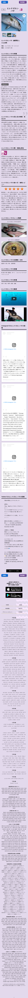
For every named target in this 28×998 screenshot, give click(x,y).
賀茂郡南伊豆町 (5, 806)
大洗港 (16, 820)
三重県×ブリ (11, 886)
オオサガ (10, 649)
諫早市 (20, 947)
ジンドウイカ (23, 700)
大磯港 (12, 973)
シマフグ (23, 696)
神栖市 (24, 805)
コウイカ (13, 684)
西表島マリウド (6, 489)
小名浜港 (15, 955)
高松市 (4, 944)
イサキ (22, 632)
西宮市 (11, 949)
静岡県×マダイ (21, 882)
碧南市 (7, 944)
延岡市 (6, 933)
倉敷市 (8, 949)
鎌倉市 (18, 803)
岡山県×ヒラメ (14, 895)
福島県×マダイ (5, 870)
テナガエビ (9, 717)
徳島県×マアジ (8, 900)
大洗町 (21, 938)
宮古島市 (14, 936)
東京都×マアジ (14, 875)
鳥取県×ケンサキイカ (20, 892)
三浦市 (14, 798)
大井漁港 (24, 820)
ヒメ (16, 740)
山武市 (10, 806)
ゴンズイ (16, 687)
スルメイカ (12, 703)
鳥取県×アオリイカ (14, 893)
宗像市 (8, 798)
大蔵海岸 (6, 962)
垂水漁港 (25, 970)
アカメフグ (10, 627)
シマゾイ (19, 696)
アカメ (6, 627)
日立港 (14, 965)
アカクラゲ (15, 623)
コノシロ (9, 686)
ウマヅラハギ (6, 644)
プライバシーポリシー (7, 612)
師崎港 (16, 967)
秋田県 (12, 918)
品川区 (6, 805)
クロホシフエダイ (13, 680)
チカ (23, 714)
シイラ (16, 694)
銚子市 (24, 806)
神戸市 (14, 932)
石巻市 (8, 932)
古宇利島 (23, 981)
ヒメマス (10, 742)
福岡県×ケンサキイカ (14, 906)
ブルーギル (15, 747)
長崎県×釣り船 (21, 847)
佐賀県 (24, 859)
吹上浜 (9, 976)
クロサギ (6, 678)
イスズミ (4, 636)
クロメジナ (5, 682)
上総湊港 (4, 815)
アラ (7, 632)
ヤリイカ (18, 772)
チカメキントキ (6, 716)
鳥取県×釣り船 (4, 844)
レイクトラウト (7, 778)
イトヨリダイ (18, 638)
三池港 (5, 959)
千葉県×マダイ (14, 873)
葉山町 (13, 944)
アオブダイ (6, 621)
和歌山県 (9, 791)
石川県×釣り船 (20, 851)
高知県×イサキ (15, 904)
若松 (25, 961)
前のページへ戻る (14, 570)
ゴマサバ (12, 687)
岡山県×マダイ (8, 895)
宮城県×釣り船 (17, 843)
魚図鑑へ (5, 2)
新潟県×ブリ (17, 878)
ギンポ (11, 673)
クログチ (24, 676)
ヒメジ (24, 740)
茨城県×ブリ (4, 872)
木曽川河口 (12, 964)
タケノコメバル (15, 712)
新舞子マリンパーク (19, 958)
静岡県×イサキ (5, 884)
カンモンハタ (20, 665)
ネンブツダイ (14, 728)
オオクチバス (5, 649)
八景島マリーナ (21, 964)
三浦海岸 (15, 959)
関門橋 (9, 967)
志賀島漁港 (13, 978)
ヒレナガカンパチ (18, 744)
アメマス (18, 630)
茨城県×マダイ (23, 870)
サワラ (10, 694)
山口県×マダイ (20, 897)
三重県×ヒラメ (23, 886)
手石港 (11, 815)
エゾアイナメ (11, 645)
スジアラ (10, 702)
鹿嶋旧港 (19, 812)
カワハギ (22, 663)
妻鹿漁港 (20, 976)
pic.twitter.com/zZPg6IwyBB (10, 559)
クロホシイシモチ (5, 680)
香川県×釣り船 (8, 851)
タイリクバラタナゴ (15, 710)
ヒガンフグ (23, 738)
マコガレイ (6, 758)
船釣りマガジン (14, 985)
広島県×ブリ (14, 897)
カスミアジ (8, 661)
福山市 (15, 935)
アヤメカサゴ (23, 630)
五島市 (4, 939)
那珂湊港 (8, 820)
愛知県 (18, 789)
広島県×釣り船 (11, 841)
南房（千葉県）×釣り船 (20, 833)
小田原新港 (8, 814)
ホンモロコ (16, 751)
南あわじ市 (21, 949)
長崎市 (17, 928)
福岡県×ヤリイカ (6, 906)
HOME (7, 604)
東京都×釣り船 (23, 838)
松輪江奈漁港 (9, 817)
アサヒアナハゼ (5, 628)
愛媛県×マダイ (21, 901)
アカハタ (14, 625)
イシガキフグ (12, 634)
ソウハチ (14, 705)
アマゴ (14, 630)
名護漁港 (13, 967)
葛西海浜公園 (14, 956)
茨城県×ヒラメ (10, 872)
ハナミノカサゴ (10, 734)
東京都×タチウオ (20, 875)
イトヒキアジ (6, 638)
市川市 (24, 944)
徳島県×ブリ (22, 898)
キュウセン (9, 671)
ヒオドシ (18, 738)
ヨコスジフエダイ (10, 773)
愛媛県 (15, 793)
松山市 (12, 935)
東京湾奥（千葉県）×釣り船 (7, 837)
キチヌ (4, 669)
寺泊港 (16, 817)
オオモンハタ (16, 651)
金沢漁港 (23, 812)
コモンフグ (18, 686)
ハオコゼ (4, 732)
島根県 (3, 793)
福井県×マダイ (7, 882)
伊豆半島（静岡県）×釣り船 (9, 833)
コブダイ (13, 686)
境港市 (14, 808)
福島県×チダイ (17, 870)
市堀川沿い (20, 818)
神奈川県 (18, 788)
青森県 (6, 918)
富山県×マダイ (18, 879)
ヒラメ (12, 744)
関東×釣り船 (4, 826)
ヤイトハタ (4, 772)
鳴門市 (4, 930)
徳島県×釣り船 (7, 847)
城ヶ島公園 (5, 976)
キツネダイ (9, 669)
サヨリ (6, 694)
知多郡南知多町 (11, 803)
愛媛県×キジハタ (13, 903)
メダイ (10, 767)
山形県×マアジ (13, 868)
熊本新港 (7, 978)
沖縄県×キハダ (10, 914)
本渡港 (10, 972)
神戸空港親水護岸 (17, 973)
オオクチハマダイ (22, 647)
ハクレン (13, 732)
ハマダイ (15, 734)
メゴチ (23, 765)
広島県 (16, 791)
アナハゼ (17, 628)
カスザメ (4, 661)
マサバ (13, 758)
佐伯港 (13, 972)
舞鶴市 (21, 942)
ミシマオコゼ (17, 761)
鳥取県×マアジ (7, 893)
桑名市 (3, 946)
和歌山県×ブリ (13, 892)
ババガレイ (18, 736)
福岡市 (6, 803)
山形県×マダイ (6, 868)
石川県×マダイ (13, 881)
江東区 (24, 803)
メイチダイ (19, 765)
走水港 (24, 815)
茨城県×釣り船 (17, 838)
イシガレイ (18, 634)
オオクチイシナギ (14, 647)
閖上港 (22, 956)
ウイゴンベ (12, 640)
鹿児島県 (14, 794)
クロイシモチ (4, 676)
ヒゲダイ (4, 740)
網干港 (15, 980)
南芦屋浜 (19, 959)
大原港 (7, 812)
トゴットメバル (22, 717)
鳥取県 (25, 791)
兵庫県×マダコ (14, 890)
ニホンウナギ (17, 726)
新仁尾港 (19, 980)
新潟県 (6, 789)
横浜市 (11, 798)
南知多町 (11, 938)
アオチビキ (18, 619)
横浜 (21, 953)
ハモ (25, 734)
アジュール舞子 (7, 956)
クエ (24, 673)
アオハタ (22, 619)
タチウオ (20, 712)
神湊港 (4, 812)
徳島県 (12, 793)
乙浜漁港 (20, 817)
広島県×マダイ (20, 895)
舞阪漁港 (24, 953)
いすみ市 (17, 798)
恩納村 (3, 942)
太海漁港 (20, 820)
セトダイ (17, 703)
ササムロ (17, 692)
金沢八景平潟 (5, 818)
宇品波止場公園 (19, 978)
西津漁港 (19, 821)
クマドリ (14, 674)
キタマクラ (16, 667)
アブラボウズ (9, 630)
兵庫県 (6, 791)
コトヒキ (5, 686)
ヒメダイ (6, 742)
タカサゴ (22, 710)
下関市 (10, 930)
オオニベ (6, 651)
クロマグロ (19, 680)
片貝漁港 (13, 961)
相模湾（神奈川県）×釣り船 (20, 829)
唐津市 (18, 935)
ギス (24, 671)
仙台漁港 (23, 972)
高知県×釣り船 (17, 846)
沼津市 (24, 800)
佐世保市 (7, 936)
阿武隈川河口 (21, 967)
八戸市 (13, 942)
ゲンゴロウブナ (5, 684)
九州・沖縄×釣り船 (13, 827)
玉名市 (24, 946)
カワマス (7, 665)
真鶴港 (16, 814)
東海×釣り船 (14, 826)
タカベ (9, 712)
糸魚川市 (4, 947)
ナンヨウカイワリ (10, 724)
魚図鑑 (20, 604)
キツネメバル (14, 669)
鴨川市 (24, 798)
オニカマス (16, 655)
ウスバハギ (6, 642)
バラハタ (23, 736)
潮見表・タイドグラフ (21, 985)
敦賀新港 (3, 970)
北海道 (2, 788)
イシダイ (22, 634)
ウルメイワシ (21, 644)
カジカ (23, 659)
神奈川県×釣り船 (16, 837)
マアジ (4, 756)
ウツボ (22, 642)
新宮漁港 (3, 975)
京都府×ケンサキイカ (8, 887)
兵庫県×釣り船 (21, 840)
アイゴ (5, 619)
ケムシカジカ (16, 682)
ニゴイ (23, 724)
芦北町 (11, 939)
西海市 (10, 944)
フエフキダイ (12, 745)
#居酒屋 (14, 557)
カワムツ (11, 665)
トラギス (14, 719)
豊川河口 (17, 965)
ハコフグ (17, 732)
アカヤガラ (15, 627)
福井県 (15, 789)
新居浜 (15, 981)
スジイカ (15, 702)
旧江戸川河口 (11, 958)
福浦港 (13, 817)
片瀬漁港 (23, 980)
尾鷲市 (14, 947)
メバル (17, 767)
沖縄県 (17, 794)
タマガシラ (12, 714)
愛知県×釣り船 (5, 841)
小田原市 (10, 800)
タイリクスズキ (7, 710)
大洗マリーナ (11, 962)
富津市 (21, 800)
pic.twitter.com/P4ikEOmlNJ (16, 523)
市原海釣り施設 (6, 981)
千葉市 (21, 939)
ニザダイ (5, 726)
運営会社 (20, 608)
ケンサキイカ (22, 682)
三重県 (24, 789)
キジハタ (11, 667)
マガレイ (23, 756)
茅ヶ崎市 (18, 936)
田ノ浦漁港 (5, 973)
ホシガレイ (15, 749)
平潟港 (23, 818)
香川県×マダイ (20, 900)
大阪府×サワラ (12, 889)
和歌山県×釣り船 (7, 840)
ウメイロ (16, 644)
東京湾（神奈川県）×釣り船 (19, 830)
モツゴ (20, 767)
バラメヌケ (9, 738)
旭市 (16, 803)
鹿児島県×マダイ (20, 911)
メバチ (14, 767)
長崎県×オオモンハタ (14, 909)
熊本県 (24, 793)
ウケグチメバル (22, 640)
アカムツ (24, 625)
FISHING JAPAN (8, 985)
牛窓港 (14, 970)
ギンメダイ (15, 673)
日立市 (3, 800)
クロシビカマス (12, 678)
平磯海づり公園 (19, 970)
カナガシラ (24, 661)
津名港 (9, 973)
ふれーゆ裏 (4, 965)
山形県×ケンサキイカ (20, 868)
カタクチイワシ (14, 661)
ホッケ (23, 749)
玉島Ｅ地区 (16, 962)
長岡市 (18, 806)
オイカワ (9, 647)
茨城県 (3, 789)
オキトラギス (6, 653)
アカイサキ (22, 621)
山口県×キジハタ (15, 898)
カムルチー (18, 663)
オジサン (18, 653)
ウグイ (17, 640)
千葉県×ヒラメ (21, 873)
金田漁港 (24, 817)
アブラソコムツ (23, 628)
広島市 (21, 803)
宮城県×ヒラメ (7, 867)
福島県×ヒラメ (11, 870)
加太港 (8, 815)
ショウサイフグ (9, 698)
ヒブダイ (13, 740)
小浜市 (3, 803)
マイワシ (12, 756)
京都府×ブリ (15, 887)
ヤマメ (15, 772)
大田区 (21, 805)
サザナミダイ (22, 692)
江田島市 (16, 933)
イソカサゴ (14, 636)
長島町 (3, 936)
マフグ (20, 759)
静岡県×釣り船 (5, 838)
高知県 (6, 793)
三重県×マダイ (17, 886)
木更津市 (17, 930)
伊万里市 (4, 938)
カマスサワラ (6, 663)
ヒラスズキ (21, 742)
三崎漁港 (16, 976)
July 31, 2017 (20, 535)
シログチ (8, 700)
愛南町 (18, 939)
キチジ (23, 667)
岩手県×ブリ (21, 865)
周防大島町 (13, 928)
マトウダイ (4, 759)
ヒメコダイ (20, 740)
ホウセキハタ (5, 749)
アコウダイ (21, 627)
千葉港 (20, 975)
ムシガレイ (14, 763)
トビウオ (10, 719)
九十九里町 (4, 932)
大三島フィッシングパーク (8, 980)
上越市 (14, 949)
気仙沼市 (20, 944)
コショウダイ (23, 684)
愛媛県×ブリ (6, 903)
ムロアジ (9, 765)
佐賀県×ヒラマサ (6, 907)
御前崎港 (6, 967)
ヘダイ (19, 747)
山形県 (12, 855)
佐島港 (18, 815)
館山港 (24, 976)
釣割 (3, 985)
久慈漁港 (4, 814)
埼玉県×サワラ (16, 872)
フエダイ (7, 745)
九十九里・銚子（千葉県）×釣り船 (9, 835)
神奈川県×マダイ (21, 876)
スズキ (18, 702)
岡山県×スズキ (21, 893)
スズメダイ (23, 702)
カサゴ (20, 659)
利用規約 (20, 612)
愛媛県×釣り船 (11, 846)
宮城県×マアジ (14, 867)
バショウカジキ (12, 736)
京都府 (13, 791)
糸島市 (24, 801)
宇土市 (17, 947)
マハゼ (13, 759)
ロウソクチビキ (14, 778)
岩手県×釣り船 (11, 849)
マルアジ (24, 759)
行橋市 (24, 942)
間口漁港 (15, 812)
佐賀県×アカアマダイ (14, 907)
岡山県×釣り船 (5, 846)
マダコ (20, 758)
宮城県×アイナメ (20, 867)
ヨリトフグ (24, 773)
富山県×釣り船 (5, 849)
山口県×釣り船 (17, 844)
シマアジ (4, 696)
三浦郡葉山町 (14, 806)
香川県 (9, 793)
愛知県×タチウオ (5, 886)
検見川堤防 (18, 969)
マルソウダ (4, 761)
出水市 (17, 949)
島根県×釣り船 (23, 849)
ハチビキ (4, 734)
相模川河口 (21, 961)
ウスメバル (11, 642)
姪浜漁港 (12, 821)
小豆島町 (20, 933)
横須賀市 (4, 798)
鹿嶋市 (21, 798)
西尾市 (24, 941)
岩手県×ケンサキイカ (8, 865)
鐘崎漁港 (11, 812)
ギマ (4, 673)
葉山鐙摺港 (12, 820)
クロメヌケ (10, 682)
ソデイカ (18, 705)
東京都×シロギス (6, 876)
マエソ (15, 756)
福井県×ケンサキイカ (20, 881)
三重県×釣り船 (23, 843)
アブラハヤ (4, 630)
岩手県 (6, 788)
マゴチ (10, 758)
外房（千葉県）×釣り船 (8, 830)
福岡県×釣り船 (11, 838)
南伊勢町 (18, 938)
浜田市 (24, 938)
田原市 (15, 941)
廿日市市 (10, 946)
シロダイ (18, 700)
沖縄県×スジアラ (23, 912)
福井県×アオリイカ (14, 882)
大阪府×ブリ (17, 889)
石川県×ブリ (23, 879)
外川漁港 (4, 820)
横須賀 (6, 970)
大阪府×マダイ (5, 889)
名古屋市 (24, 932)
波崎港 (16, 821)
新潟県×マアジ (23, 878)
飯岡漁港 (13, 814)
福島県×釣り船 (17, 849)
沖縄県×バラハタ (17, 914)
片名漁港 (8, 821)
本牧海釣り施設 (11, 953)
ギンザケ (7, 673)
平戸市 (11, 932)
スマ (8, 703)
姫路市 (21, 930)
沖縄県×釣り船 (5, 843)
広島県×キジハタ (8, 897)
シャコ (4, 698)
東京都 (15, 788)
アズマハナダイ (12, 628)
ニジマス (9, 726)
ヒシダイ (8, 740)
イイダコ (15, 632)
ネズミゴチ (22, 726)
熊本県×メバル (14, 911)
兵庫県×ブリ (22, 889)
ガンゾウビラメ (6, 667)
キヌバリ (19, 669)
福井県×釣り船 (14, 840)
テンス (13, 717)
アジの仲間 (4, 42)
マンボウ (12, 761)
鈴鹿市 (18, 941)
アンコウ (10, 632)
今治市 (7, 938)
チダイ (15, 716)
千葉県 (25, 788)
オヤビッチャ (21, 655)
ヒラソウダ (4, 744)
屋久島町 (14, 946)
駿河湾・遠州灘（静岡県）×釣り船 (14, 832)
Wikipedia (4, 84)
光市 (18, 942)
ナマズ (5, 724)
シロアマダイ (22, 698)
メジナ (7, 767)
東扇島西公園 (10, 959)
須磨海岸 (4, 958)
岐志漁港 (14, 815)
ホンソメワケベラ (10, 751)
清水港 (7, 958)
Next (27, 22)
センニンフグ (22, 703)
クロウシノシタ (11, 676)
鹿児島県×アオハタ (15, 912)
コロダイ (23, 686)
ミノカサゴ (9, 763)
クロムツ (24, 680)
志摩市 (9, 933)
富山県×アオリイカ (5, 879)
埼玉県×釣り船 (24, 844)
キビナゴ (4, 671)
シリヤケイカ (16, 698)
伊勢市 (24, 936)
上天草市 (7, 939)
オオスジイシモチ (16, 649)
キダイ (20, 667)
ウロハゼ (6, 645)
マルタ (9, 761)
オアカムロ (4, 647)
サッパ (3, 694)
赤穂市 (21, 946)
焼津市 (3, 941)
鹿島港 (18, 953)
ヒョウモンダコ (16, 742)
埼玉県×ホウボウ (7, 873)
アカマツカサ (19, 625)
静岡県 (21, 789)
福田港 (25, 956)
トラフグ (18, 719)
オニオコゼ (6, 655)
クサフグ (6, 674)
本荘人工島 (19, 981)
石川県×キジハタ (6, 881)
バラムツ (4, 738)
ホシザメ (20, 749)
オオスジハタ (23, 649)
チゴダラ (12, 716)
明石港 (21, 815)
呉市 (3, 933)
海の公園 (14, 969)
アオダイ (13, 619)
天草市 (10, 936)
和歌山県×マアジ (6, 892)
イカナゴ (19, 632)
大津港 (2, 956)
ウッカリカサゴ (17, 642)
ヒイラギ (14, 738)
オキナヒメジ (12, 653)
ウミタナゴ (12, 644)
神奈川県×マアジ (14, 876)
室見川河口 (10, 970)
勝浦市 (6, 800)
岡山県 (19, 791)
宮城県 (9, 788)
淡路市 (24, 930)
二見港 (22, 959)
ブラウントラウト (6, 747)
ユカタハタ (23, 772)
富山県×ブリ (12, 879)
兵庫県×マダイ (7, 890)
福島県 (12, 788)
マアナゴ (7, 756)
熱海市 (3, 805)
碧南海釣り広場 (7, 964)
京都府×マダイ (21, 887)
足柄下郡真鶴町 (9, 801)
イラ (9, 640)
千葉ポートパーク (5, 969)
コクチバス (18, 684)
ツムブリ (4, 717)
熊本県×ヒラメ (7, 911)
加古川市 (23, 947)
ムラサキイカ (22, 763)
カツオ (19, 661)
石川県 (12, 789)
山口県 (22, 791)
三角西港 (24, 975)
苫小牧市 (18, 946)
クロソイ (17, 678)
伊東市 (13, 801)
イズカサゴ (9, 636)
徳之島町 (16, 944)
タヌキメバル (7, 714)
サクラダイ (5, 692)
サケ (14, 692)
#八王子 (10, 557)
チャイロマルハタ (21, 716)
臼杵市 (21, 941)
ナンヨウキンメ (18, 724)
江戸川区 (18, 805)
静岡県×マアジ (11, 884)
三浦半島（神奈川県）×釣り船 (8, 829)
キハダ (23, 669)
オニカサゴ (11, 655)
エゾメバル (16, 645)
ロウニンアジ (21, 778)
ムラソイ (4, 765)
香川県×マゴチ (15, 901)
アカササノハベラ (21, 623)
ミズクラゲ (23, 761)
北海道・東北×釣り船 (22, 827)
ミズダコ (4, 763)
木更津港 (23, 973)
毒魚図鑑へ (22, 2)
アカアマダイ (16, 621)
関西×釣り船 (9, 826)
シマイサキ (9, 696)
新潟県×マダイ (11, 878)
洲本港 (12, 975)
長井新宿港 (11, 818)
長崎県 (21, 793)
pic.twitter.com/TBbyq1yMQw (11, 533)
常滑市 (6, 935)
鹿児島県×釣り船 (14, 847)
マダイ (16, 758)
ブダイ (21, 745)
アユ (5, 632)
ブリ (11, 747)
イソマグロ (19, 636)
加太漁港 (24, 955)
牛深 (10, 978)
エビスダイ (21, 645)
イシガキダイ (6, 634)
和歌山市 (18, 800)
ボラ (20, 751)
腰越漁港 (20, 814)
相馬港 (24, 958)
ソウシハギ (10, 705)
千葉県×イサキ (7, 875)
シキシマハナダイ (22, 694)
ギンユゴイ (20, 673)
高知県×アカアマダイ (7, 904)
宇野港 (11, 955)
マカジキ (19, 756)
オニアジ (22, 653)
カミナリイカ (12, 663)
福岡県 (18, 793)
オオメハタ (11, 651)
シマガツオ (14, 696)
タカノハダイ (5, 712)
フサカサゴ (17, 745)
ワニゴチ (16, 783)
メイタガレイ (14, 765)
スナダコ (5, 703)
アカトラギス (9, 625)
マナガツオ (9, 759)
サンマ (13, 694)
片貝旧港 (15, 818)
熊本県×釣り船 (23, 846)
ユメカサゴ (4, 773)
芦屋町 (16, 942)
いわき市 (14, 939)
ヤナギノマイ (10, 772)
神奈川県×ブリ (5, 878)
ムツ (18, 763)
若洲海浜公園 (4, 953)
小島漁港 (12, 976)
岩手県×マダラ (16, 865)
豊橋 (21, 972)
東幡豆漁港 (17, 972)
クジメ (10, 674)
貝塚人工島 (19, 955)
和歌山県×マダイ (20, 890)
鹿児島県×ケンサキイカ (6, 912)
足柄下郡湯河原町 (12, 805)
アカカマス (9, 623)
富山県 (9, 789)
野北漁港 (17, 961)
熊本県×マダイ (22, 909)
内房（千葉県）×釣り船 (21, 835)
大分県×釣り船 (14, 851)
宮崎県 (16, 924)
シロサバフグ (13, 700)
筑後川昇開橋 (23, 969)
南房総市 (14, 800)
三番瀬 (15, 953)
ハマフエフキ (20, 734)
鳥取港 (7, 972)
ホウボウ (10, 749)
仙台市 (6, 942)
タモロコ (17, 714)
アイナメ (9, 619)
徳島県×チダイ (14, 900)
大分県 (10, 794)
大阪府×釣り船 (23, 841)
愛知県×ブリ (17, 884)
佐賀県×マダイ (22, 906)
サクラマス (10, 692)
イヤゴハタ (5, 640)
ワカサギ (12, 783)
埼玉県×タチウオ (23, 872)
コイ (10, 684)
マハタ (17, 759)
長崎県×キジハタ (6, 909)
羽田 (11, 965)
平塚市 (21, 806)
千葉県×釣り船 (23, 837)
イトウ (23, 636)
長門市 (6, 941)
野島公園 (18, 956)
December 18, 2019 (9, 526)
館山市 (4, 801)
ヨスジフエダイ (18, 773)
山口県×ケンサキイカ (7, 898)
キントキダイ (15, 671)
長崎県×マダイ (22, 907)
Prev (1, 22)
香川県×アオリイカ (8, 901)
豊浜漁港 (8, 955)
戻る (4, 9)
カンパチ (15, 665)
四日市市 (23, 933)
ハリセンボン (6, 736)
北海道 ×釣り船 (11, 844)
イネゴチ (23, 638)
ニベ (13, 726)
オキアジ (21, 651)
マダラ (23, 758)
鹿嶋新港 (24, 814)
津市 (25, 935)
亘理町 (9, 941)
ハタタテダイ (22, 732)
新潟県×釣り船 (17, 841)
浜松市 (6, 928)
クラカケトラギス (19, 674)
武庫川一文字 (16, 975)
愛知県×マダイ (23, 884)
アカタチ (4, 625)
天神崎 (10, 969)
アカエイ (5, 623)
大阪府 (2, 791)
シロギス (4, 700)
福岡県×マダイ (22, 904)
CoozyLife (5, 438)
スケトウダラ (5, 702)
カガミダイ (10, 659)
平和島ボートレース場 (6, 961)
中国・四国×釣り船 (5, 827)
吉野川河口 (8, 975)
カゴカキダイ (15, 659)
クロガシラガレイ (18, 676)
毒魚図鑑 (7, 608)
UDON (4, 379)
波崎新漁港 (21, 962)
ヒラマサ (9, 744)
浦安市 (21, 936)
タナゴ (24, 712)
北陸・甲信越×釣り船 (22, 826)
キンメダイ (20, 671)
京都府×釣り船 (11, 843)
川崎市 (8, 947)
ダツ (20, 714)
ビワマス (24, 744)
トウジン (17, 717)
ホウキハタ (23, 747)
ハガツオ (9, 732)
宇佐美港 (4, 817)
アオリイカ (11, 621)
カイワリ (5, 659)
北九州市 (20, 801)
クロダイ (21, 678)
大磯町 (24, 939)
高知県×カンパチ (20, 903)
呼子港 (16, 964)
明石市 (17, 801)
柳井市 (11, 947)
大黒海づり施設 (23, 965)
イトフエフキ (12, 638)
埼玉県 (22, 788)
